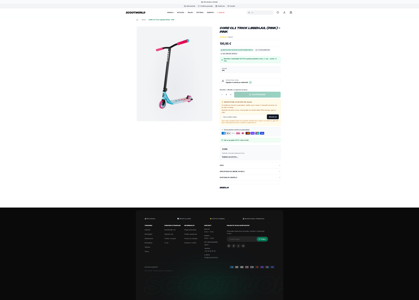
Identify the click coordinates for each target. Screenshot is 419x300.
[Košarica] (290, 12)
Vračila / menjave (170, 238)
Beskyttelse (148, 243)
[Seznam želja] (277, 12)
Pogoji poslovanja (190, 230)
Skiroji (144, 20)
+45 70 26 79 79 (209, 251)
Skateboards (149, 238)
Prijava (263, 239)
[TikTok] (238, 246)
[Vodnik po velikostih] (250, 82)
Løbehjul (147, 230)
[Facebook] (234, 246)
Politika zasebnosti (190, 234)
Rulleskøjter (148, 234)
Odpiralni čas (168, 234)
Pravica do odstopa (190, 238)
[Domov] (137, 19)
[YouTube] (243, 246)
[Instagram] (229, 246)
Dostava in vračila (190, 243)
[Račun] (284, 12)
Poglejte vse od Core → (230, 157)
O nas (166, 243)
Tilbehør (147, 247)
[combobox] (261, 12)
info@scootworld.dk (211, 257)
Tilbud (147, 251)
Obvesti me (273, 117)
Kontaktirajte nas (170, 230)
